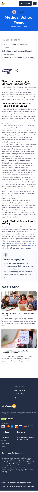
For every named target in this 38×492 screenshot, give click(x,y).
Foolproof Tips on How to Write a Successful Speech (15, 352)
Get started (25, 3)
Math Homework (19, 387)
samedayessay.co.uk (23, 437)
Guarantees (5, 437)
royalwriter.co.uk (24, 439)
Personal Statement (19, 390)
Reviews (4, 446)
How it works (5, 443)
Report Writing (19, 394)
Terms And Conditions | (8, 486)
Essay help (10, 227)
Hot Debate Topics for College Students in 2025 (18, 314)
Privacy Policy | (21, 486)
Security (4, 440)
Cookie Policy (30, 486)
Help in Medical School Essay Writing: (19, 57)
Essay (13, 27)
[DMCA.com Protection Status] (8, 419)
